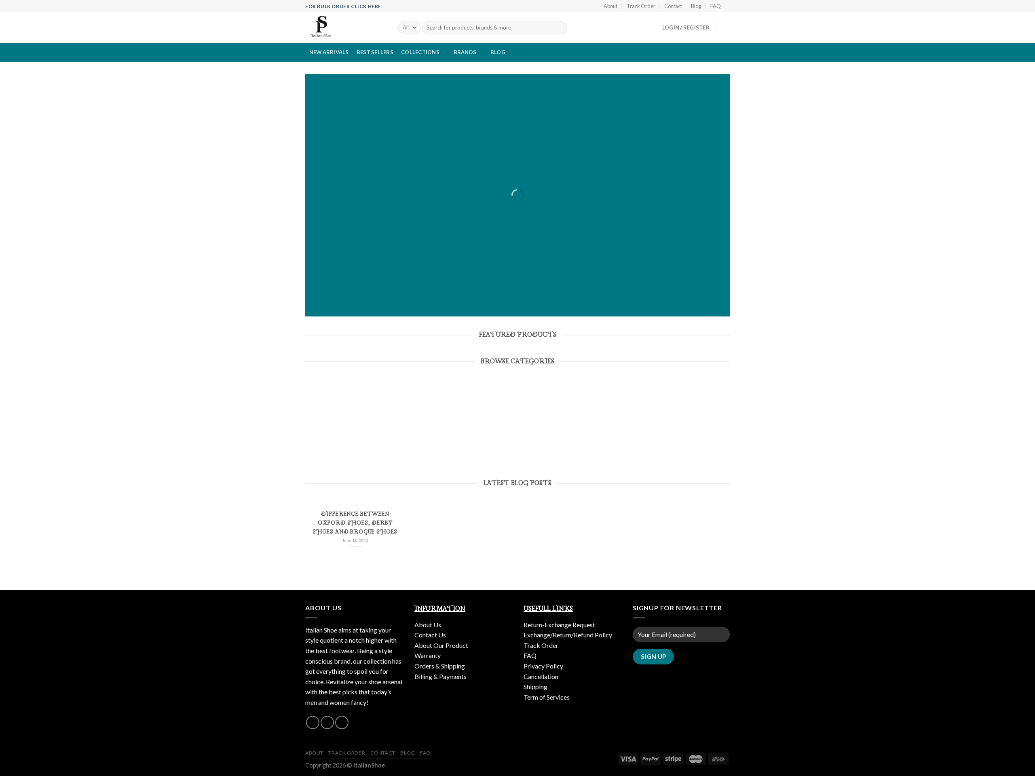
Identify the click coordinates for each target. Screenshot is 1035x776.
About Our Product (441, 645)
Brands (465, 52)
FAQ (715, 6)
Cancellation (541, 676)
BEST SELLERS (375, 52)
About (610, 6)
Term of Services (547, 697)
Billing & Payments (440, 676)
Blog (696, 6)
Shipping (535, 686)
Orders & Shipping (439, 666)
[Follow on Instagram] (312, 722)
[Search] (559, 28)
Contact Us (430, 635)
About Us (427, 624)
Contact (673, 6)
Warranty (427, 655)
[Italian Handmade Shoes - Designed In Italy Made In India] (345, 27)
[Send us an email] (327, 722)
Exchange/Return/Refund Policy (568, 635)
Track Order (641, 6)
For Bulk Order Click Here (343, 6)
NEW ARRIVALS (329, 52)
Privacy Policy (543, 666)
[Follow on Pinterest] (342, 722)
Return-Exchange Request (559, 624)
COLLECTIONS (420, 52)
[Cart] (726, 27)
